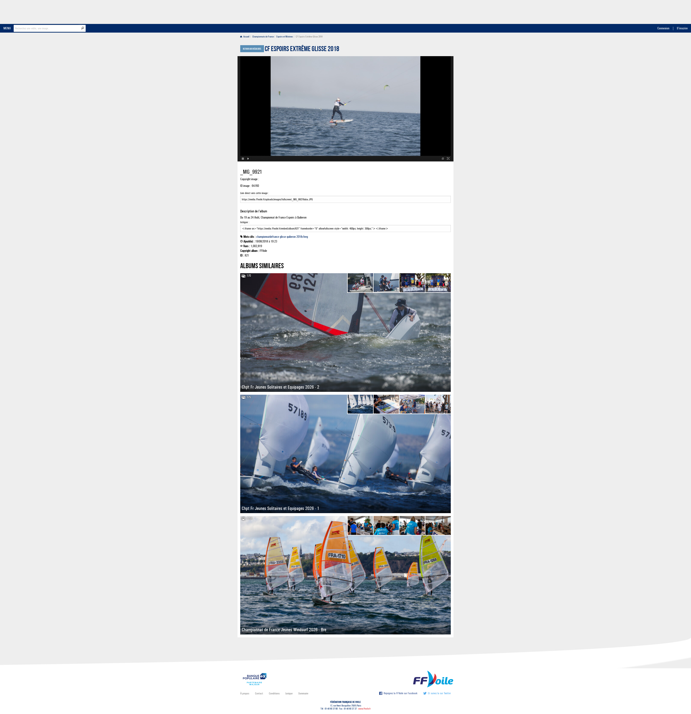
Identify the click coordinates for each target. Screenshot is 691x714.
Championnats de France (263, 36)
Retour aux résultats (252, 49)
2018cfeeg (302, 236)
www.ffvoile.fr (364, 708)
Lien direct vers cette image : (254, 193)
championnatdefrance (267, 236)
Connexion (663, 28)
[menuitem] (245, 36)
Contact (259, 693)
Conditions (274, 693)
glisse (283, 236)
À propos (244, 693)
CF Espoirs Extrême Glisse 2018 (302, 49)
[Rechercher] (82, 28)
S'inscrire (682, 28)
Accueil (246, 36)
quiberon (291, 236)
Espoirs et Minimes (284, 36)
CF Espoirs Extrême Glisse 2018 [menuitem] (309, 36)
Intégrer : (244, 222)
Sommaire (303, 693)
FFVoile (428, 11)
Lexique (289, 693)
